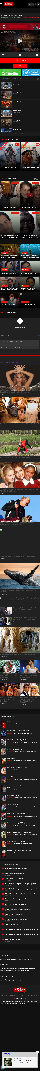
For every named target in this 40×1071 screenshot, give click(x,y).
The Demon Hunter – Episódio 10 (15, 899)
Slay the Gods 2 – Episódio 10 (14, 924)
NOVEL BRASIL (25, 970)
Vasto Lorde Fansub (18, 968)
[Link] (17, 347)
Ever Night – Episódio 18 (13, 939)
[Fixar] (8, 347)
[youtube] (20, 980)
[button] (16, 174)
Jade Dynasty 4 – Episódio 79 (14, 914)
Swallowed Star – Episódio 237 (14, 873)
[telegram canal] (13, 980)
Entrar (31, 4)
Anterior (6, 66)
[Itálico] (4, 347)
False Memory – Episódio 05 (14, 879)
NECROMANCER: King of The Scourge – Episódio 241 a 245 (21, 884)
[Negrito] (2, 347)
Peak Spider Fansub (6, 970)
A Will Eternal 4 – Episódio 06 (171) (16, 919)
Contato (22, 1003)
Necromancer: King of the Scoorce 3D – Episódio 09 (21, 929)
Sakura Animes (31, 968)
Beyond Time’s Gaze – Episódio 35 (16, 868)
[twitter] (9, 980)
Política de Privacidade (11, 1003)
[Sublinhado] (6, 347)
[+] (20, 347)
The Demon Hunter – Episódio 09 (15, 904)
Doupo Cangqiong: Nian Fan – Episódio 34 (18, 909)
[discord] (6, 980)
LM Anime (17, 970)
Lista (20, 66)
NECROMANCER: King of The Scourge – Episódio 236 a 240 (21, 889)
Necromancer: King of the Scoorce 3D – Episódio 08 (21, 934)
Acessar (37, 335)
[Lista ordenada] (11, 347)
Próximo (33, 66)
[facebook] (2, 980)
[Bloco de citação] (15, 347)
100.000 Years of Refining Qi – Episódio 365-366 (20, 894)
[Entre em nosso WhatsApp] (10, 73)
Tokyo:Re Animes (5, 968)
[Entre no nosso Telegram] (31, 73)
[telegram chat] (17, 980)
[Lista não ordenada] (13, 347)
